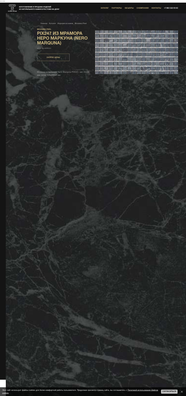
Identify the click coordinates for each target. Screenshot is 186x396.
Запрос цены (53, 57)
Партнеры (117, 8)
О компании (143, 8)
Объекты (129, 8)
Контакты (156, 8)
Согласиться (169, 391)
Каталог (105, 8)
